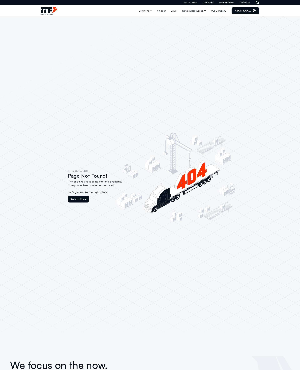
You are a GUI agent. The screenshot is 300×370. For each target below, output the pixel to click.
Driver (174, 10)
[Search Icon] (257, 2)
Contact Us (245, 2)
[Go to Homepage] (49, 11)
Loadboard (208, 2)
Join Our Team (190, 2)
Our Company (218, 10)
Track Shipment (226, 2)
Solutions (144, 10)
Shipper (161, 10)
